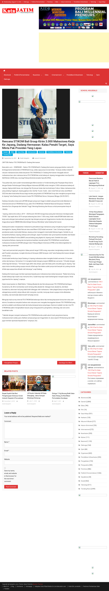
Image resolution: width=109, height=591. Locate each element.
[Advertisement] (74, 47)
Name (6, 442)
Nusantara (36, 75)
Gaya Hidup (102, 2)
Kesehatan (84, 433)
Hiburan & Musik (86, 421)
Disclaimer (20, 586)
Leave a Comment (40, 158)
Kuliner (83, 437)
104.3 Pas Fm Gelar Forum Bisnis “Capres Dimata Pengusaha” (95, 308)
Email (6, 451)
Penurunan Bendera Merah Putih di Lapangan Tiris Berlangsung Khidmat (96, 182)
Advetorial (7, 75)
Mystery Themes (38, 584)
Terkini (85, 173)
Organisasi (84, 453)
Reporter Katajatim (94, 191)
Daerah (5, 152)
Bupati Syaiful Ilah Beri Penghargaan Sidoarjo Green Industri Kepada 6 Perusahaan (12, 396)
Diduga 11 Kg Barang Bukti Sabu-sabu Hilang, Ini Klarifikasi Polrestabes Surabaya (63, 396)
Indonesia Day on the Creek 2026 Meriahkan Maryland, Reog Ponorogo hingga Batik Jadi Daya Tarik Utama (96, 260)
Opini (98, 75)
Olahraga (26, 2)
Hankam (84, 417)
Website (7, 459)
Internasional (32, 152)
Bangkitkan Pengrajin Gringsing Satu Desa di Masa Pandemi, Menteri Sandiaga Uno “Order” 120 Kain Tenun (12, 363)
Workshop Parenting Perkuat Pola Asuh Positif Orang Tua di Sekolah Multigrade (96, 240)
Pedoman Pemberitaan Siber (91, 586)
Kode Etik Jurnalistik (74, 586)
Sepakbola (84, 477)
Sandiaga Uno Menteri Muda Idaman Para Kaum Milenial (67, 363)
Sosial (83, 481)
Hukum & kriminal (66, 2)
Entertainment (57, 75)
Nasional (41, 152)
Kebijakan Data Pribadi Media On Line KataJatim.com (50, 586)
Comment (7, 421)
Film (82, 409)
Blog (12, 586)
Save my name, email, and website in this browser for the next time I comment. (10, 476)
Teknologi (93, 2)
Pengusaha (85, 465)
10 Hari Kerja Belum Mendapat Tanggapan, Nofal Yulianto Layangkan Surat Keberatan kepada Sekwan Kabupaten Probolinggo (96, 219)
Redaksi (6, 589)
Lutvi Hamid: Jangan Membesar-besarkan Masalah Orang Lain (96, 198)
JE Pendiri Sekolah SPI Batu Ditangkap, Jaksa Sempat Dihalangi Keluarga (36, 395)
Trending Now (7, 154)
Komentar (100, 173)
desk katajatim (24, 158)
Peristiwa (50, 2)
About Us (6, 586)
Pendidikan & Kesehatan (81, 2)
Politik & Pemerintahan (38, 2)
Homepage (29, 586)
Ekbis (56, 2)
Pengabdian (85, 461)
